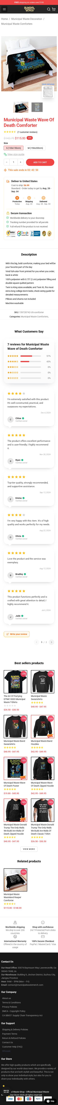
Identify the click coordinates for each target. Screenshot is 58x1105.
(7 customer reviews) (27, 132)
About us (6, 998)
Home (4, 18)
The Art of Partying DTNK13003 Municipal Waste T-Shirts (14, 699)
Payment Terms (9, 1034)
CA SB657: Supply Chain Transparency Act (22, 1015)
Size (6, 143)
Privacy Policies (9, 1007)
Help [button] (52, 1101)
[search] (49, 9)
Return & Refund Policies (14, 1038)
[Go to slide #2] (37, 107)
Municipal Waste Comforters (16, 23)
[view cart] (54, 9)
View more (29, 849)
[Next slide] (52, 63)
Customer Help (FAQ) (12, 1046)
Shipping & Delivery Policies (15, 1029)
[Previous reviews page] (36, 642)
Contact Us (7, 1042)
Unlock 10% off (6, 1091)
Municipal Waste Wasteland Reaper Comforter (12, 897)
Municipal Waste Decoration (26, 18)
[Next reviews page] (51, 642)
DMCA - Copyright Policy (13, 1011)
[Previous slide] (6, 63)
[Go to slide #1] (21, 107)
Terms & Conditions (11, 1002)
